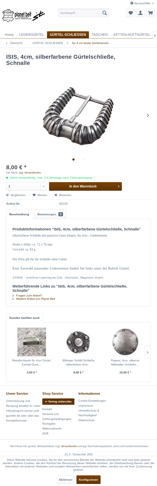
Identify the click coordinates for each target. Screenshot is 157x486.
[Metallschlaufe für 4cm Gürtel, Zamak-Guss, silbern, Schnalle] (31, 342)
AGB (45, 433)
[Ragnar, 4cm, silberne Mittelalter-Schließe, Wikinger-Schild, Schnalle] (125, 342)
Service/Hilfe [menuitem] (142, 3)
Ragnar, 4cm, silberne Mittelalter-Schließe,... (125, 362)
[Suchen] (104, 13)
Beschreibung (19, 214)
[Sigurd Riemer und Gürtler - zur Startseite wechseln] (23, 19)
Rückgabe (48, 423)
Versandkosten (69, 446)
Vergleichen (18, 195)
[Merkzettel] (130, 13)
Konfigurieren (88, 479)
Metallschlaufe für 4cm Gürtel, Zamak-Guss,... (31, 362)
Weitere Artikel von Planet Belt (35, 298)
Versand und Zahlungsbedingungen (56, 416)
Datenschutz (86, 420)
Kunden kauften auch (24, 317)
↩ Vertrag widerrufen (58, 401)
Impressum (85, 405)
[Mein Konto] (140, 13)
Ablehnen (65, 479)
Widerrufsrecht (51, 428)
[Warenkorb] (150, 13)
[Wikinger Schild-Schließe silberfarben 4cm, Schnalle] (78, 342)
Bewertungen (49, 214)
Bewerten (65, 195)
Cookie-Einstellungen (92, 400)
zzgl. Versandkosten (30, 172)
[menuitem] (83, 13)
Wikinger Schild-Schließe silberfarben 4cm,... (78, 362)
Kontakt (47, 409)
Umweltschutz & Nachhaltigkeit (88, 413)
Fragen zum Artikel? (28, 295)
